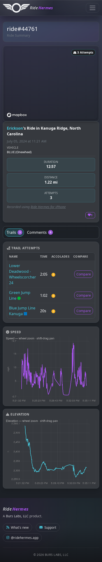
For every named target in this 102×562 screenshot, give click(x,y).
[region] (51, 83)
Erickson (15, 128)
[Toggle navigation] (92, 8)
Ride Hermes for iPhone (48, 207)
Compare (83, 274)
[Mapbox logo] (16, 115)
